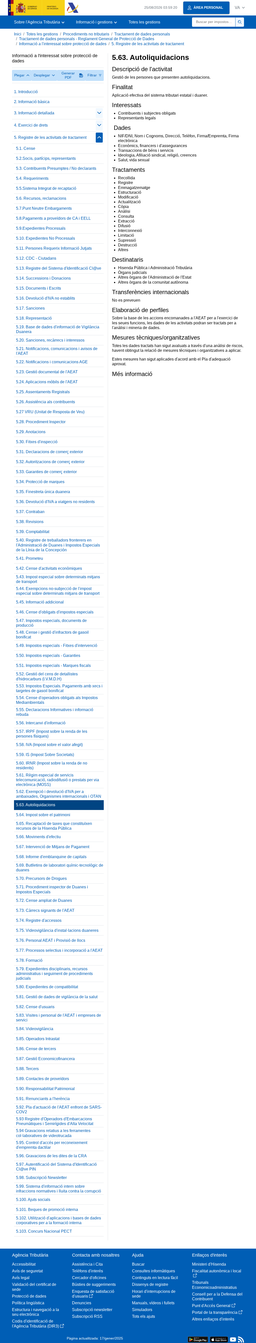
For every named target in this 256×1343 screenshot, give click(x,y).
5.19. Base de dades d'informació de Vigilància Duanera (57, 329)
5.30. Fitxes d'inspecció (37, 442)
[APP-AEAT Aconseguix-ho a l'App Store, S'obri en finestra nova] (219, 1339)
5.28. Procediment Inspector (41, 422)
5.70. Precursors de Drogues (41, 878)
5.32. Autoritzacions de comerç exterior (50, 462)
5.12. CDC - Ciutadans (36, 258)
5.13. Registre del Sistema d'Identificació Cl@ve (58, 268)
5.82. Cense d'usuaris (35, 1007)
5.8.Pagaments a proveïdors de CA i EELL (53, 218)
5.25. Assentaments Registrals (43, 392)
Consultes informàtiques (153, 1271)
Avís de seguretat (27, 1271)
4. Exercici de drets (31, 125)
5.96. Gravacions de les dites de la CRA (51, 1156)
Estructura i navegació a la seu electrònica (35, 1312)
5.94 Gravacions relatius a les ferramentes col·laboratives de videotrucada (53, 1133)
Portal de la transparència (215, 1312)
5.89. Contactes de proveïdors (42, 1079)
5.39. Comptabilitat (32, 532)
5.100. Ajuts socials (33, 1199)
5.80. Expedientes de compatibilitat (47, 987)
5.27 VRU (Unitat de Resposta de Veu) (50, 412)
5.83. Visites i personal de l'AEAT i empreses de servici (58, 1017)
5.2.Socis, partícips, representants (46, 158)
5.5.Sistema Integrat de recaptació (46, 188)
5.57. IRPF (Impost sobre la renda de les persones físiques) (51, 733)
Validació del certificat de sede (34, 1286)
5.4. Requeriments (32, 178)
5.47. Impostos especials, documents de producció (51, 622)
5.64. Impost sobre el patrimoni (43, 815)
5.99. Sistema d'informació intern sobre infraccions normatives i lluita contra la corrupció (58, 1188)
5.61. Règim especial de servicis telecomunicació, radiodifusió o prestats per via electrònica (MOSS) (57, 780)
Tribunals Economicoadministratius (214, 1284)
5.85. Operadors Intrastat (38, 1039)
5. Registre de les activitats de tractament (148, 44)
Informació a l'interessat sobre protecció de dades (62, 44)
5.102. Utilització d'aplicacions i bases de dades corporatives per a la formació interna (58, 1220)
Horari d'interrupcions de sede (154, 1293)
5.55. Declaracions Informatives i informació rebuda (54, 712)
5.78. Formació (29, 960)
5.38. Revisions (30, 522)
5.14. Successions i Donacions (43, 278)
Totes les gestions (144, 22)
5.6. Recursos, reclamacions (41, 198)
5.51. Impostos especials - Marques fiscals (53, 665)
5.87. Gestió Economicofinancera (45, 1059)
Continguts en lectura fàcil (155, 1278)
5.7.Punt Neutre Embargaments (44, 208)
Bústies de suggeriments (94, 1284)
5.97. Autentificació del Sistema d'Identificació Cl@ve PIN (56, 1166)
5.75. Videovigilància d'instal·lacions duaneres (57, 930)
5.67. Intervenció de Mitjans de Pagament (52, 847)
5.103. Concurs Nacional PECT (44, 1231)
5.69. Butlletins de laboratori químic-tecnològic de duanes (59, 867)
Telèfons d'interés (87, 1271)
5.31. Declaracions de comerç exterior (49, 452)
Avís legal (21, 1278)
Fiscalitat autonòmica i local (216, 1271)
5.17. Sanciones (30, 308)
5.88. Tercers (27, 1069)
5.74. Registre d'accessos (39, 920)
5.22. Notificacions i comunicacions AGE (52, 362)
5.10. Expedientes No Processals (45, 238)
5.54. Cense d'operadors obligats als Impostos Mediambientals (57, 700)
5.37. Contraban (30, 512)
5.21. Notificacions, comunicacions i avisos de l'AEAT (57, 351)
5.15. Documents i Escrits (38, 288)
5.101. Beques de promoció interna (47, 1209)
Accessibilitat (24, 1264)
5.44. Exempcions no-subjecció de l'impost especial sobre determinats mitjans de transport (58, 590)
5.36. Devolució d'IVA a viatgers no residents (55, 502)
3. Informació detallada (34, 113)
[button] (240, 7)
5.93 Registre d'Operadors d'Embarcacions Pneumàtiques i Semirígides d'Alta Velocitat (54, 1121)
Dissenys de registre (150, 1284)
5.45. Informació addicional (40, 602)
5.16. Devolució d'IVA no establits (45, 298)
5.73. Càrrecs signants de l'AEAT (45, 910)
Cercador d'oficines (89, 1278)
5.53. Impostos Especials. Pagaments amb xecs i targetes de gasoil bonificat (59, 688)
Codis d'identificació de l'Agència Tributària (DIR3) (35, 1323)
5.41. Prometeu (29, 558)
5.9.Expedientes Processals (41, 228)
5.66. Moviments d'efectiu (38, 837)
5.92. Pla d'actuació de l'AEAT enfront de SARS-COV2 (59, 1109)
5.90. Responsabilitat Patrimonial (45, 1089)
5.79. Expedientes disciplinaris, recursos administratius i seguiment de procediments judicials (54, 973)
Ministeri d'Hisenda (209, 1264)
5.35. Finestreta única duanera (43, 492)
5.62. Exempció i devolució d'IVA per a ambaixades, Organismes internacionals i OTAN (58, 793)
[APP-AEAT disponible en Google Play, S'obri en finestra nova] (198, 1339)
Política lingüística (28, 1303)
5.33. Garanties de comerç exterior (46, 472)
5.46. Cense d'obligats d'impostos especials (55, 612)
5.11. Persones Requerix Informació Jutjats (54, 248)
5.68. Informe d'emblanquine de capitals (51, 857)
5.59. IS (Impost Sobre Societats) (45, 755)
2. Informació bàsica (32, 102)
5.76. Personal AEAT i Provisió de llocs (50, 940)
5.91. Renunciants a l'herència (43, 1099)
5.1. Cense (25, 148)
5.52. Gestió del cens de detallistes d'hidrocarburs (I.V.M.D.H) (47, 676)
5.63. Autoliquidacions (35, 805)
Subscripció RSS (87, 1316)
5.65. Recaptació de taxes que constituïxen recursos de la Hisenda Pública (54, 825)
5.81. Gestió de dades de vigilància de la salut (57, 997)
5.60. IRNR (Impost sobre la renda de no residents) (51, 765)
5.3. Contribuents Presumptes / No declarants (56, 168)
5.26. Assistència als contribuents (45, 402)
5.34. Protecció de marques (40, 482)
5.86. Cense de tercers (36, 1049)
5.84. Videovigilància (34, 1029)
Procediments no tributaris (86, 34)
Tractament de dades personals (142, 34)
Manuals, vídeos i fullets (153, 1303)
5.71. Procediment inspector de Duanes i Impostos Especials (52, 889)
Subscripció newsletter (92, 1310)
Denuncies (81, 1303)
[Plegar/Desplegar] (99, 113)
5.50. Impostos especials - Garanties (48, 655)
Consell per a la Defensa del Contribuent (217, 1296)
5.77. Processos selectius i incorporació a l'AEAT (59, 950)
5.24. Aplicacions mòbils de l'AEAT (47, 382)
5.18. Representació (34, 318)
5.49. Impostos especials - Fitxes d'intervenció (56, 645)
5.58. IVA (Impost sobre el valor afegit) (49, 745)
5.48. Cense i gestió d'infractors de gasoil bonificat (52, 634)
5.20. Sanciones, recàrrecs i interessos (50, 340)
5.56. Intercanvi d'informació (41, 723)
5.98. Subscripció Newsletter (41, 1177)
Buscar (138, 1264)
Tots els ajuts (143, 1316)
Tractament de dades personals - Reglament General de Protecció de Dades (86, 39)
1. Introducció (26, 92)
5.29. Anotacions (31, 432)
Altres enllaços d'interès (213, 1319)
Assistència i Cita (87, 1264)
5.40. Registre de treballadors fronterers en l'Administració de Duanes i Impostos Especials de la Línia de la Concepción (58, 545)
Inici (17, 34)
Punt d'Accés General (211, 1306)
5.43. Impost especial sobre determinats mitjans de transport (58, 579)
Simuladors (142, 1310)
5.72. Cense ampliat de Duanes (44, 900)
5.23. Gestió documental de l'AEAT (47, 372)
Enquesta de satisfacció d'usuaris (93, 1293)
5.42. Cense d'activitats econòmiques (49, 568)
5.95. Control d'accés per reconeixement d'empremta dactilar (51, 1145)
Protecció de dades (29, 1296)
